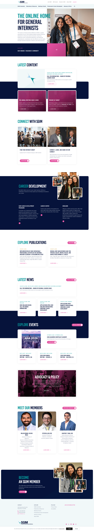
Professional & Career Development (54, 6)
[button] (74, 6)
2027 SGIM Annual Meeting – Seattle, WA (26, 356)
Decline (76, 528)
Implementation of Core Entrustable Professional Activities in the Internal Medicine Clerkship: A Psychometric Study (31, 252)
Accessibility (53, 508)
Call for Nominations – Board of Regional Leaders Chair (59, 77)
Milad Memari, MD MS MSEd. (27, 434)
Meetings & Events (42, 6)
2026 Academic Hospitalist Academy (57, 337)
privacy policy (62, 528)
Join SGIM (49, 1)
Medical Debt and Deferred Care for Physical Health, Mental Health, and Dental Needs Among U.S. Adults (60, 252)
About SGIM (69, 1)
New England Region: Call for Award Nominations (26, 306)
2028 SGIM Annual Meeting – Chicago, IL (46, 356)
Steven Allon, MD (47, 433)
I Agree (69, 528)
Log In (75, 1)
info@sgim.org (22, 513)
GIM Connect (55, 1)
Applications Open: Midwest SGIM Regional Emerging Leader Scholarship (66, 306)
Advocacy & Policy (68, 6)
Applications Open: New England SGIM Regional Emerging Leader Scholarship (46, 307)
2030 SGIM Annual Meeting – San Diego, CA (67, 356)
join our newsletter (70, 505)
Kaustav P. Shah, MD (67, 433)
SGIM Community (21, 6)
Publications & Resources (31, 6)
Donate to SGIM (62, 1)
